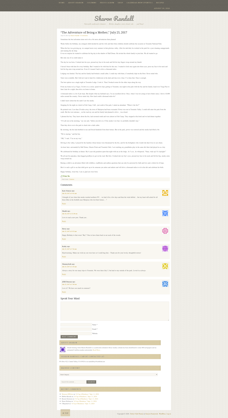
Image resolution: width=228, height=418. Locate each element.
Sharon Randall (114, 18)
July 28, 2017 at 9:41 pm (69, 193)
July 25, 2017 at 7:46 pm (69, 249)
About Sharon (75, 3)
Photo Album (107, 3)
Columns (91, 3)
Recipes (160, 3)
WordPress (162, 414)
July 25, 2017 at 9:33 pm (69, 231)
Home (62, 3)
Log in (169, 414)
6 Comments (84, 35)
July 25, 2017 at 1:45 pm (69, 267)
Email (94, 329)
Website (94, 333)
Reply (64, 203)
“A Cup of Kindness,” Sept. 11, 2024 (87, 394)
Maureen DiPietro (67, 394)
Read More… (97, 350)
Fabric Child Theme (136, 414)
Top (66, 413)
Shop (120, 3)
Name (94, 324)
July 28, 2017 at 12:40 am (69, 214)
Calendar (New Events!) (140, 3)
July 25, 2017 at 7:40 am (69, 284)
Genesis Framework (151, 414)
